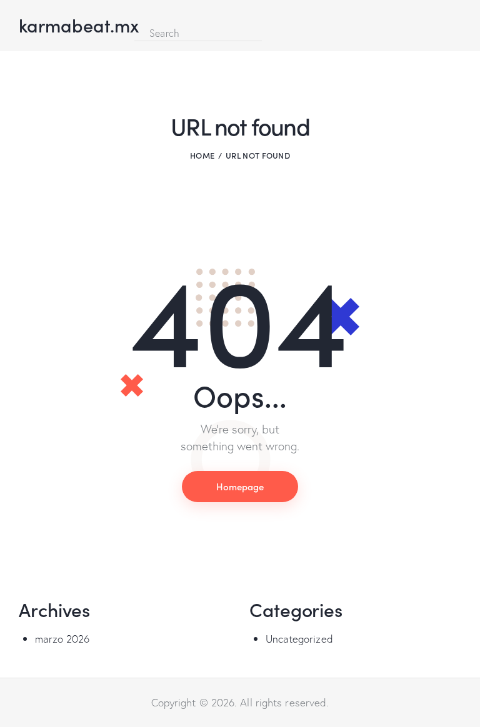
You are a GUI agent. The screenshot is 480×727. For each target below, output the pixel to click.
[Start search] (272, 32)
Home (202, 155)
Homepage (240, 486)
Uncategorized (299, 638)
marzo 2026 (62, 638)
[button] (138, 16)
